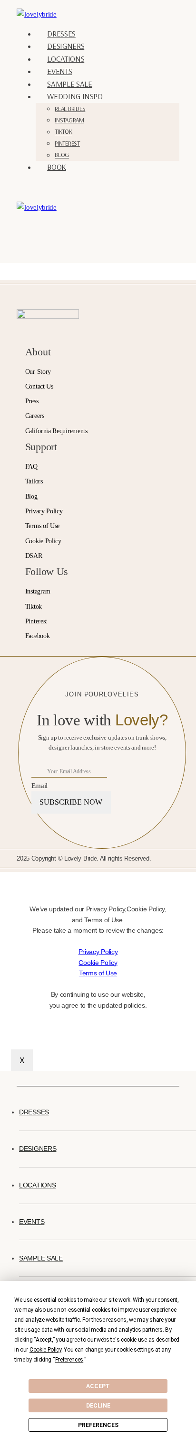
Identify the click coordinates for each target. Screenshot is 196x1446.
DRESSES (61, 33)
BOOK (56, 167)
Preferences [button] (69, 1359)
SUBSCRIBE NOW (70, 801)
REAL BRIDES (70, 108)
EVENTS (59, 71)
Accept (98, 1386)
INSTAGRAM (69, 120)
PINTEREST (67, 143)
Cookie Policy (97, 962)
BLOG (62, 155)
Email (39, 785)
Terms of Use (98, 973)
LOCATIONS (65, 59)
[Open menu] (35, 231)
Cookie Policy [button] (45, 1349)
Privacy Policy (98, 951)
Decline (98, 1405)
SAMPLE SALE (69, 84)
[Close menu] (18, 1079)
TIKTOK (63, 132)
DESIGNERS (65, 46)
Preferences (98, 1425)
